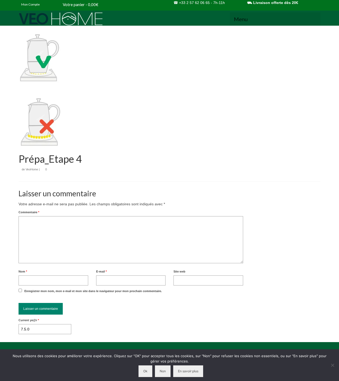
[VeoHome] (66, 18)
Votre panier (80, 4)
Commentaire (29, 212)
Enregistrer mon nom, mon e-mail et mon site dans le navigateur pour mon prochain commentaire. (93, 291)
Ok (145, 371)
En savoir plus (188, 371)
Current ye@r (29, 320)
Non (163, 371)
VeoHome (32, 169)
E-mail (101, 271)
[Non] (332, 365)
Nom (23, 271)
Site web (179, 271)
